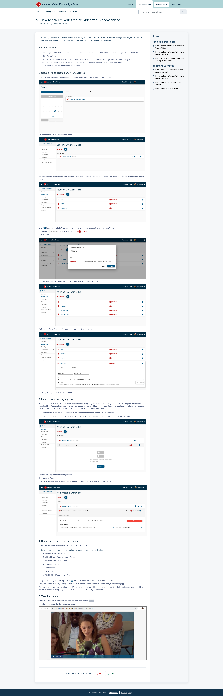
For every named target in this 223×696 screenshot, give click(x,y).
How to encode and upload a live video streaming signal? (169, 71)
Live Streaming (74, 12)
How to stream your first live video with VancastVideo (169, 47)
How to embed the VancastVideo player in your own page (169, 53)
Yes (112, 673)
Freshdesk (113, 693)
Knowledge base (144, 4)
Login (173, 4)
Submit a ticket (161, 4)
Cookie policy (126, 693)
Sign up (180, 4)
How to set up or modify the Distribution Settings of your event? (169, 59)
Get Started (62, 12)
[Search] (183, 11)
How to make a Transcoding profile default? (168, 83)
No (100, 673)
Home (130, 4)
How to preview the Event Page (166, 88)
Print (157, 36)
